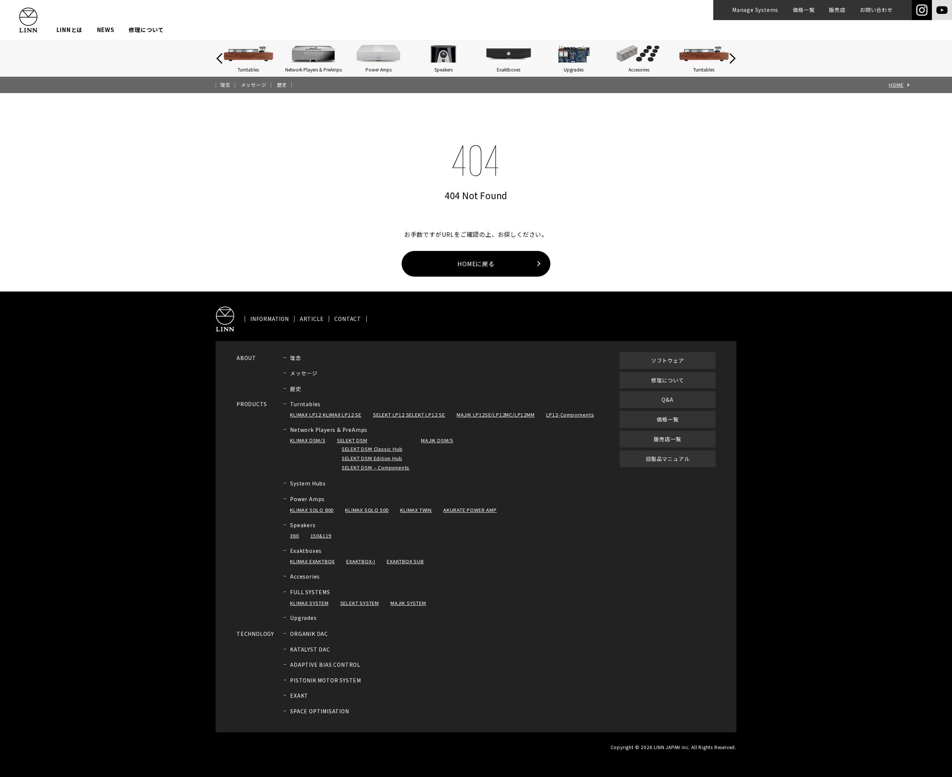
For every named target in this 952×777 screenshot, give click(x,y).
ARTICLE (312, 319)
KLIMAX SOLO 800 (312, 509)
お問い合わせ (876, 9)
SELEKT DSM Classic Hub (372, 448)
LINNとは (70, 30)
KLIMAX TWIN (416, 509)
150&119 (321, 535)
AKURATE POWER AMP (470, 509)
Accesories (305, 576)
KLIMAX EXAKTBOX (312, 561)
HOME (896, 85)
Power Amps (307, 499)
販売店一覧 (667, 439)
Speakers (302, 525)
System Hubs (308, 483)
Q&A (667, 399)
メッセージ (254, 85)
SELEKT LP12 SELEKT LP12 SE (409, 414)
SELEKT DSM (352, 440)
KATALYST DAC (310, 649)
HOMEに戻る (476, 263)
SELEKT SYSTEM (359, 602)
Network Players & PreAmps (328, 429)
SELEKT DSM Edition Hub (372, 458)
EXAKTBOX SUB (405, 561)
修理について (146, 30)
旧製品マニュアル (667, 458)
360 (294, 535)
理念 (225, 85)
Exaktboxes (306, 550)
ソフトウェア (667, 360)
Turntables (305, 404)
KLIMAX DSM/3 (307, 440)
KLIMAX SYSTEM (309, 602)
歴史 (282, 85)
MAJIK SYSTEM (408, 602)
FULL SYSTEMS (310, 592)
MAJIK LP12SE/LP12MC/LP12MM (496, 414)
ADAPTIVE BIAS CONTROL (325, 664)
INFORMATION (269, 319)
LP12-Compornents (570, 414)
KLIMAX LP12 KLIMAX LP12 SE (325, 414)
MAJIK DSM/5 (437, 440)
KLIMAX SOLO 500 (367, 509)
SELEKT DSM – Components (375, 467)
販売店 (837, 9)
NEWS (106, 30)
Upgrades (303, 617)
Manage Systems (755, 9)
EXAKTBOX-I (360, 561)
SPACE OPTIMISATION (319, 711)
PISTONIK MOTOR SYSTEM (325, 680)
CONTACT (347, 319)
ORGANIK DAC (309, 633)
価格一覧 (804, 9)
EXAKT (299, 695)
